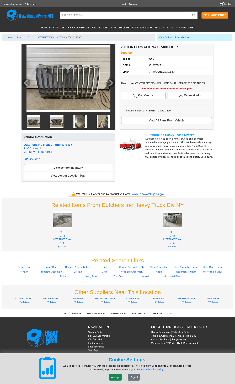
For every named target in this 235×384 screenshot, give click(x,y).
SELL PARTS (161, 27)
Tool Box (118, 276)
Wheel (145, 276)
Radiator (64, 276)
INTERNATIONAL (46, 37)
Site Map (93, 350)
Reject (134, 377)
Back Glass (24, 267)
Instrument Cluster (186, 271)
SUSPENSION (118, 313)
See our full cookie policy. (150, 369)
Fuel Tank (77, 271)
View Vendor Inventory (68, 167)
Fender (24, 271)
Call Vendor (145, 95)
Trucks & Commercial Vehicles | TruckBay (173, 335)
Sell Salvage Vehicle (99, 335)
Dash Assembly (158, 267)
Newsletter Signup (12, 4)
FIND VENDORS (120, 27)
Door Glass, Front (212, 267)
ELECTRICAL (138, 313)
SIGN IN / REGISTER (183, 27)
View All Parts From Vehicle (174, 37)
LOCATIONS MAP (142, 27)
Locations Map (96, 346)
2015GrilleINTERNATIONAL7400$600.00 (172, 239)
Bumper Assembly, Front (78, 267)
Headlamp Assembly (132, 271)
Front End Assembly (51, 271)
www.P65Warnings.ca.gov (148, 194)
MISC (170, 313)
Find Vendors (95, 343)
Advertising (30, 4)
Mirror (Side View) (213, 271)
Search (20, 37)
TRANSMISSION (96, 313)
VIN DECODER (100, 27)
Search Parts (95, 332)
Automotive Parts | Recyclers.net (168, 339)
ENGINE (76, 313)
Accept (115, 377)
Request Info (192, 95)
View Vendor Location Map (68, 175)
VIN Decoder (95, 339)
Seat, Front (91, 276)
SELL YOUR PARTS (215, 15)
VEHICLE (157, 313)
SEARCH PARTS (49, 27)
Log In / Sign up (129, 4)
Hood (159, 271)
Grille (30, 37)
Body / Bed (51, 267)
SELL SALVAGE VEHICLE (75, 27)
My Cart (228, 4)
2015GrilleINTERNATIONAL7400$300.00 (62, 239)
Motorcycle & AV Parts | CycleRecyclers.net (174, 343)
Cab (105, 267)
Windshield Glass (172, 276)
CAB (64, 313)
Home (10, 37)
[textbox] (70, 15)
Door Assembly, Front (185, 267)
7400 (62, 37)
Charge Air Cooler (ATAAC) (134, 267)
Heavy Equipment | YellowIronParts (170, 332)
